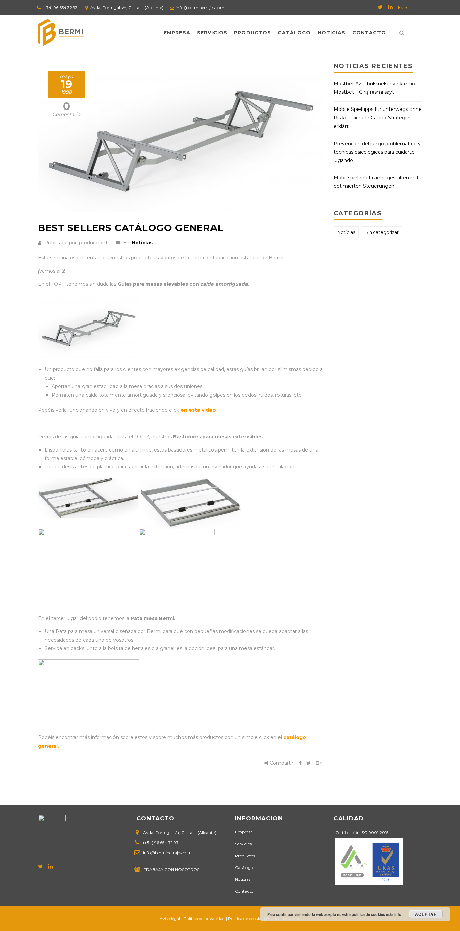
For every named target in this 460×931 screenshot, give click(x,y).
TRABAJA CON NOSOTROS (171, 869)
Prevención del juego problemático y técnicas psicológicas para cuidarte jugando (377, 152)
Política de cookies (245, 918)
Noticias (332, 33)
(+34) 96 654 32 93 (60, 7)
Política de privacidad (204, 918)
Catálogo (294, 33)
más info (393, 914)
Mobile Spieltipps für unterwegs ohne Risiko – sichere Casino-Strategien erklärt (378, 117)
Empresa (177, 33)
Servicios (212, 33)
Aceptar (426, 914)
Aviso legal (170, 918)
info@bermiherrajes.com (200, 7)
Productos (252, 33)
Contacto (369, 33)
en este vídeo (198, 410)
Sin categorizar (382, 232)
